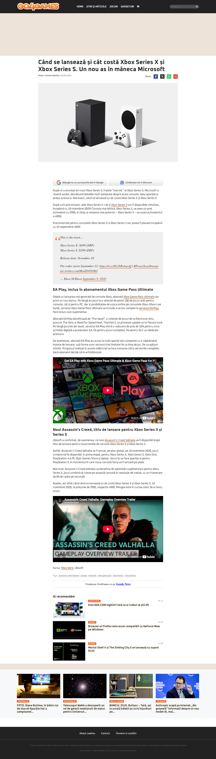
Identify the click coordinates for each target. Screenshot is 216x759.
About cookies (87, 733)
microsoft (92, 576)
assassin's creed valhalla (69, 576)
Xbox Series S (119, 205)
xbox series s (118, 576)
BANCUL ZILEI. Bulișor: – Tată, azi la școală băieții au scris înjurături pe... (130, 708)
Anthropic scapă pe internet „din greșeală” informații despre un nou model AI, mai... (177, 708)
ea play (84, 576)
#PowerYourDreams (146, 266)
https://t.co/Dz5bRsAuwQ (115, 266)
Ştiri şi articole (96, 6)
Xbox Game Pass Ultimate (138, 297)
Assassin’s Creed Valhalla (120, 440)
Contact (105, 733)
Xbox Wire (67, 568)
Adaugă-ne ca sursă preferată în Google (83, 182)
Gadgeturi (127, 6)
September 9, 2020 (94, 279)
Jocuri (113, 6)
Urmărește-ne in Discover (139, 182)
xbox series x (130, 576)
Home (80, 6)
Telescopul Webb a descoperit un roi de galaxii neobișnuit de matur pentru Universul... (84, 708)
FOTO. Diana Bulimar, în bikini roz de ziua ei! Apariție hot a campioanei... (37, 708)
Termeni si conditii (126, 733)
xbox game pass (104, 576)
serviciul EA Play (149, 308)
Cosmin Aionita (52, 76)
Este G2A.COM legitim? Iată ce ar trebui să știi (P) (118, 605)
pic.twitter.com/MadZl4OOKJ (78, 271)
